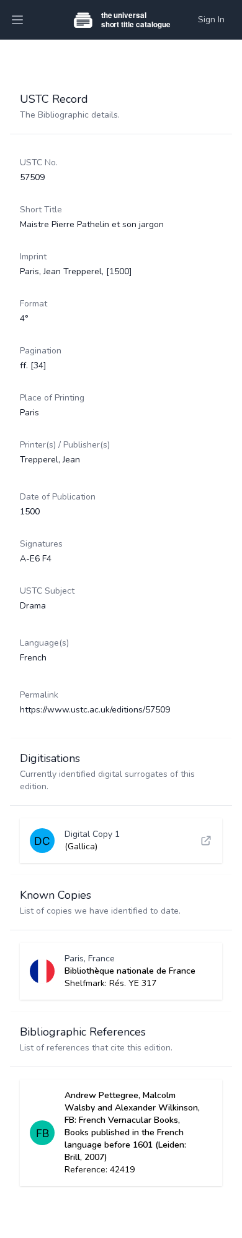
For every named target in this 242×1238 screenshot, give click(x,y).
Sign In (211, 19)
